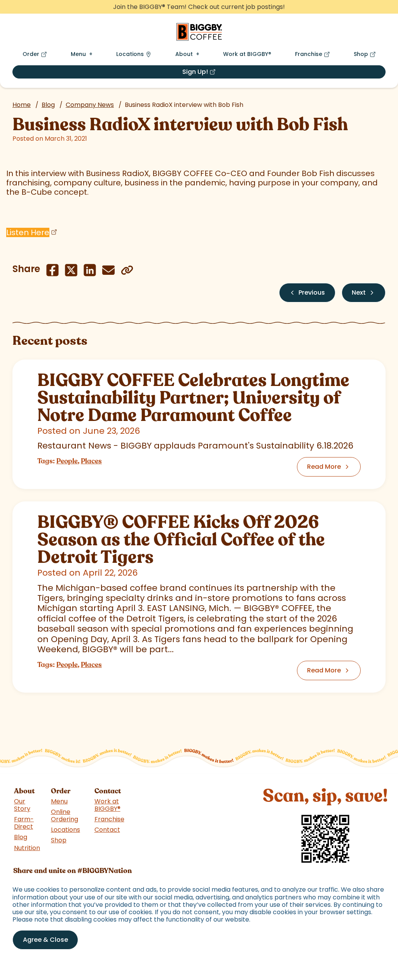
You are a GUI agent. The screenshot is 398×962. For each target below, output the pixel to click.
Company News (90, 104)
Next (359, 292)
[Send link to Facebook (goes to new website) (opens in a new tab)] (52, 270)
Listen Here (27, 232)
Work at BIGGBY (247, 54)
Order (36, 55)
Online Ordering (64, 815)
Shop (366, 55)
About (184, 54)
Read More (324, 466)
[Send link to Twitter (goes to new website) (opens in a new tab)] (71, 270)
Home (21, 104)
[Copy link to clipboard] (127, 270)
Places (91, 461)
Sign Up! (223, 73)
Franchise (314, 55)
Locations (130, 54)
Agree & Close (45, 939)
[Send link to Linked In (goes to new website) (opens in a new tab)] (90, 270)
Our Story (22, 805)
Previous (311, 292)
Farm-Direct (24, 823)
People (67, 461)
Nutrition (27, 847)
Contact (107, 829)
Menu (78, 54)
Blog (48, 104)
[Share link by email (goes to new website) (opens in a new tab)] (108, 270)
